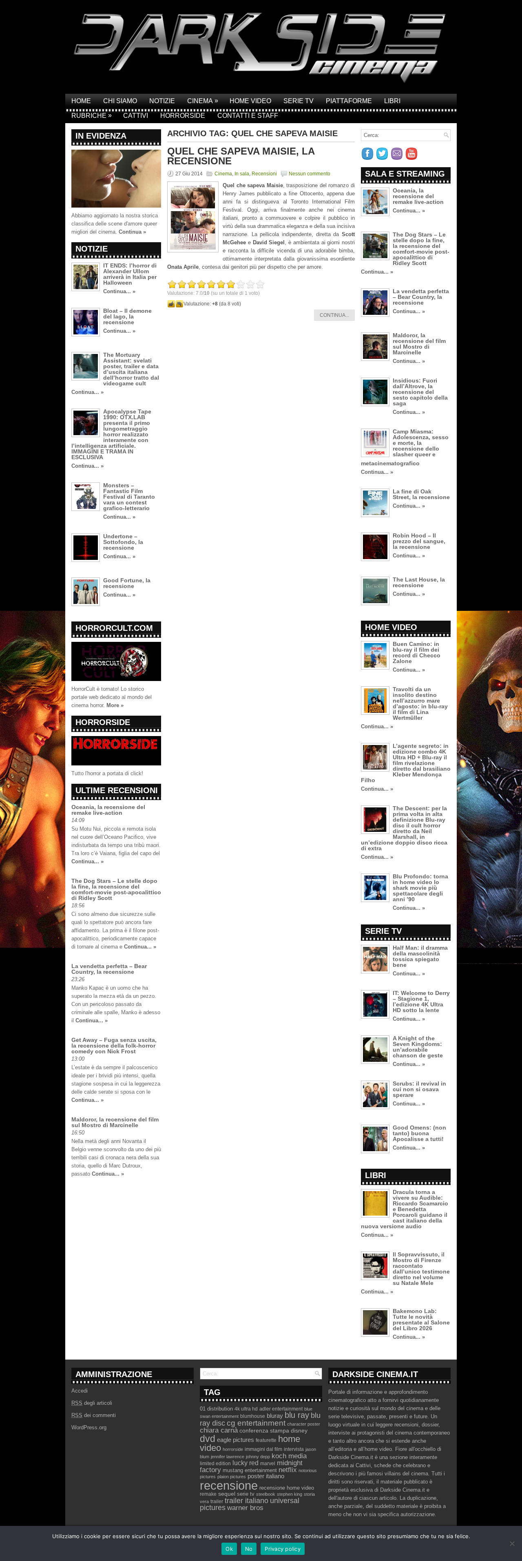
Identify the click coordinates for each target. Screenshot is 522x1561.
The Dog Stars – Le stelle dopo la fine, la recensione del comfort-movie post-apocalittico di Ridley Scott (116, 889)
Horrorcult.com (114, 628)
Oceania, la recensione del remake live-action (108, 810)
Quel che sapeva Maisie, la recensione (240, 156)
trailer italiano (246, 1501)
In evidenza (100, 135)
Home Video (250, 100)
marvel (267, 1463)
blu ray (297, 1415)
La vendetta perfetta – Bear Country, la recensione (109, 969)
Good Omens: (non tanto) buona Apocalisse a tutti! (419, 1133)
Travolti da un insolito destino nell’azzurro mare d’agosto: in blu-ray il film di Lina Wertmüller (420, 703)
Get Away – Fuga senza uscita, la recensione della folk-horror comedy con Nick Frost (114, 1046)
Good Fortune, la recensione (126, 583)
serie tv (245, 1494)
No (249, 1549)
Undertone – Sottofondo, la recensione (123, 542)
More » (115, 705)
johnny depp (258, 1456)
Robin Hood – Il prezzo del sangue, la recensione (419, 541)
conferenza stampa (264, 1430)
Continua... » (119, 291)
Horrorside (182, 115)
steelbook (265, 1494)
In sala (241, 174)
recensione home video (286, 1488)
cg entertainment (256, 1423)
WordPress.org (88, 1427)
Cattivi (135, 115)
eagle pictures (235, 1440)
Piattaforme (349, 100)
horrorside (233, 1449)
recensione (229, 1485)
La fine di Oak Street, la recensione (421, 494)
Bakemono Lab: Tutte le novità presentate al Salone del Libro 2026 (421, 1319)
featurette (266, 1440)
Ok (229, 1549)
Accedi (79, 1391)
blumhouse (252, 1416)
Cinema (202, 100)
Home (81, 100)
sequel (226, 1494)
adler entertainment (281, 1409)
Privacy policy (283, 1549)
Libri (392, 100)
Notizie (162, 100)
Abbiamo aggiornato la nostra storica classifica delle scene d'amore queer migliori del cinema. (114, 223)
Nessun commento (309, 174)
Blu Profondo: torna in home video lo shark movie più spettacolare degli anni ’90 (420, 887)
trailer (216, 1501)
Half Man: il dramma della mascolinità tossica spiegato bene (420, 956)
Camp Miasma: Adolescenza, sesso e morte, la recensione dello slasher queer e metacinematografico (405, 447)
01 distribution (216, 1409)
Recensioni (264, 174)
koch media (289, 1456)
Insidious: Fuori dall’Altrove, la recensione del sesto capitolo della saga (420, 392)
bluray (275, 1416)
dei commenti (93, 1415)
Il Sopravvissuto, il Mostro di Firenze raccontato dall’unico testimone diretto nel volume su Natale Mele (421, 1268)
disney (299, 1430)
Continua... (334, 315)
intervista (294, 1449)
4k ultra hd (246, 1409)
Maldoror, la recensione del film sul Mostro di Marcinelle (115, 1122)
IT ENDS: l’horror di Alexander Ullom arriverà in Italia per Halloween (130, 274)
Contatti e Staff (247, 115)
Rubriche (91, 115)
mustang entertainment (250, 1470)
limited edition (215, 1463)
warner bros (245, 1508)
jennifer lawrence (227, 1456)
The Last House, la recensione (419, 582)
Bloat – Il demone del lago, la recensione (127, 316)
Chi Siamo (120, 100)
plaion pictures (231, 1476)
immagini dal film (263, 1449)
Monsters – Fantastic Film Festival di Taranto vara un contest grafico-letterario (129, 496)
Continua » (132, 232)
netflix (288, 1470)
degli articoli (91, 1403)
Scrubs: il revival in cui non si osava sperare (419, 1089)
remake (208, 1494)
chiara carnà (219, 1430)
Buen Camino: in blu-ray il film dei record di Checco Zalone (416, 652)
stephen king (289, 1494)
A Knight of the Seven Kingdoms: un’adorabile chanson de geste (418, 1047)
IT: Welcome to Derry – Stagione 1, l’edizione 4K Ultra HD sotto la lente (421, 1001)
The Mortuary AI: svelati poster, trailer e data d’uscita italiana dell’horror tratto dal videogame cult (131, 369)
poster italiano (266, 1476)
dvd (207, 1438)
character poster (303, 1424)
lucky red (245, 1462)
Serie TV (298, 100)
